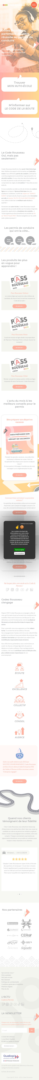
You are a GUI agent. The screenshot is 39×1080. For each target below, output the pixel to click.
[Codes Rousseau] (14, 5)
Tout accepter (19, 550)
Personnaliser (19, 553)
